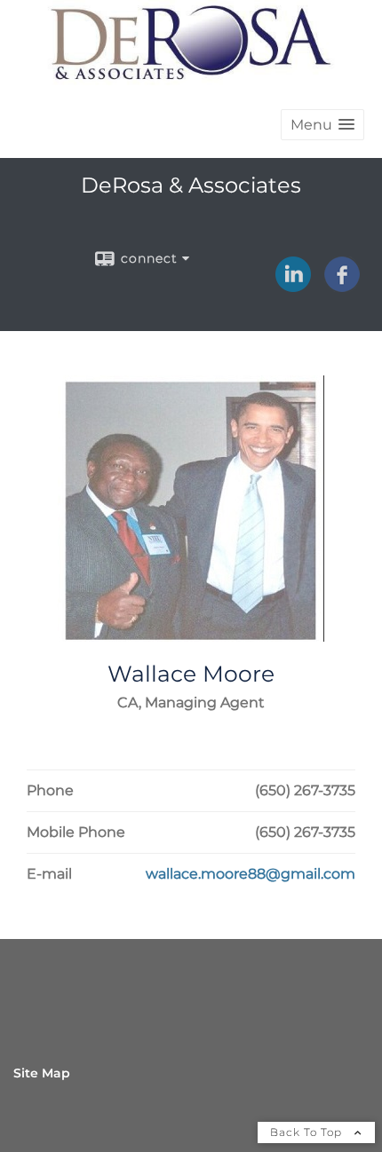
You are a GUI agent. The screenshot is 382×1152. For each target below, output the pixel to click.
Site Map (41, 1073)
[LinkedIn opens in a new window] (293, 285)
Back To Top (308, 1132)
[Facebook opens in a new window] (342, 285)
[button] (322, 124)
